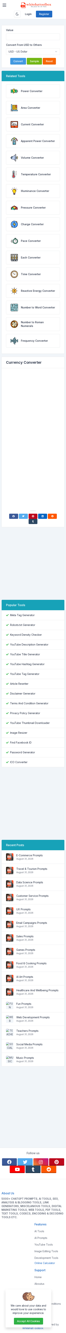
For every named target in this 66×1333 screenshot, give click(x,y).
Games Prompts (25, 949)
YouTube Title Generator (25, 654)
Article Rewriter (19, 683)
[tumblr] (33, 1169)
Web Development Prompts (33, 1017)
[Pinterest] (33, 516)
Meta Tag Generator (22, 615)
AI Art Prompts (24, 976)
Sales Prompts (25, 936)
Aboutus (39, 1283)
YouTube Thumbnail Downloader (30, 722)
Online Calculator (44, 1263)
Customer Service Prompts (32, 895)
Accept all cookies (28, 1321)
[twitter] (25, 1162)
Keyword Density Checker (26, 634)
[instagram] (40, 1162)
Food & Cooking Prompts (31, 963)
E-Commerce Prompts (29, 855)
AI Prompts (40, 1237)
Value (9, 30)
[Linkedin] (42, 516)
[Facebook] (13, 516)
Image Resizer (18, 732)
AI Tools (39, 1231)
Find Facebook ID (21, 742)
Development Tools (46, 1257)
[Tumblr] (33, 521)
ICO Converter (18, 762)
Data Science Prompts (29, 882)
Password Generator (22, 752)
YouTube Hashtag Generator (27, 664)
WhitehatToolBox (32, 1328)
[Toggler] (4, 5)
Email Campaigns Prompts (31, 922)
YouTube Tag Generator (24, 673)
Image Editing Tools (46, 1251)
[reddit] (48, 1169)
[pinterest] (56, 1162)
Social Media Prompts (29, 1044)
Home (38, 1277)
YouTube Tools (43, 1244)
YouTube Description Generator (29, 644)
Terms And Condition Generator (29, 703)
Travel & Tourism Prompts (31, 868)
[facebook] (9, 1162)
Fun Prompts (23, 1003)
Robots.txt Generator (22, 624)
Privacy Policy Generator (25, 713)
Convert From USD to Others (24, 44)
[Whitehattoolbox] (36, 5)
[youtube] (17, 1169)
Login (28, 14)
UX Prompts (23, 909)
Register (44, 14)
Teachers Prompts (27, 1030)
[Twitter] (23, 516)
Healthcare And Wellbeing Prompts (37, 990)
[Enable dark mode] (17, 14)
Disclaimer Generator (22, 693)
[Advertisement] (33, 406)
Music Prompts (25, 1057)
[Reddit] (52, 516)
